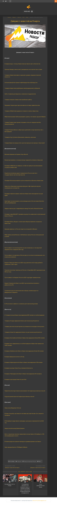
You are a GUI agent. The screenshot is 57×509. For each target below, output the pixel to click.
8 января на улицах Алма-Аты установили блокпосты (19, 368)
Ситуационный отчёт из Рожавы (9, 485)
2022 (23, 17)
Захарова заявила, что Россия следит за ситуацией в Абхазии (21, 229)
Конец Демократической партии (40, 486)
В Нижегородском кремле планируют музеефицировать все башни (23, 441)
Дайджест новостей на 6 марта (12, 467)
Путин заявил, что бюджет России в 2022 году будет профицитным (22, 277)
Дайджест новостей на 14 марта (37, 467)
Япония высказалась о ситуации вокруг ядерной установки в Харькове (24, 160)
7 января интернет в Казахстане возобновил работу (18, 99)
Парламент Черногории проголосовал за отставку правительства (22, 105)
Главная (9, 17)
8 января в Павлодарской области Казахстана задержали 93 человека (23, 373)
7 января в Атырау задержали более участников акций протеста (22, 320)
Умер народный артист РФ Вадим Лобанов (16, 447)
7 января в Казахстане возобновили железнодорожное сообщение (22, 88)
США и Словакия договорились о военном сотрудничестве (20, 94)
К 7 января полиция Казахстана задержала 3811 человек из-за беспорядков (24, 315)
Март (27, 17)
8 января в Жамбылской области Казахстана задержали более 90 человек (24, 351)
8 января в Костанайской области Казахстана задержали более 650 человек (25, 337)
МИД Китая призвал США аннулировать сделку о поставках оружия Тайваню (25, 116)
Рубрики (14, 17)
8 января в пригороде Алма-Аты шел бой (15, 379)
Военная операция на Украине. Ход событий (16, 154)
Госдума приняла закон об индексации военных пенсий (19, 396)
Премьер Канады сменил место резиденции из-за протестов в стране (23, 69)
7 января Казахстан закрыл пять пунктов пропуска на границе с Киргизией (25, 143)
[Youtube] (3, 1)
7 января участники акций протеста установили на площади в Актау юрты (24, 326)
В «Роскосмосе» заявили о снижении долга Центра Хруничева (21, 303)
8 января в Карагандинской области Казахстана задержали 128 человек (24, 362)
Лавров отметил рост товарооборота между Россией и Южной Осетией (24, 208)
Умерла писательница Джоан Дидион (14, 428)
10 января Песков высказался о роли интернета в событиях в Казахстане (24, 180)
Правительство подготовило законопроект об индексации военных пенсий (25, 390)
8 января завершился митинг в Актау (14, 356)
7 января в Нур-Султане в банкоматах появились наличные (20, 137)
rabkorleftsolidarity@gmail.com (39, 500)
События (19, 17)
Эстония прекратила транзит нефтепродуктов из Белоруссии (21, 82)
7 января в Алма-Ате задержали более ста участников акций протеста (23, 332)
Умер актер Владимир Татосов (13, 408)
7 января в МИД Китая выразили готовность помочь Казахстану (21, 111)
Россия (34, 461)
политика (30, 461)
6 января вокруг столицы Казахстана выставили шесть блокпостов (22, 63)
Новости (26, 461)
